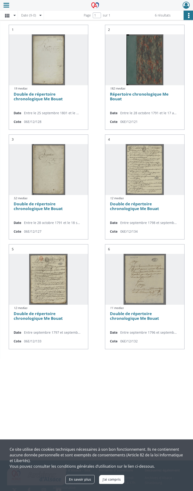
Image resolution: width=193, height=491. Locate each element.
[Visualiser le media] (48, 59)
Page (87, 15)
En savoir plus (80, 479)
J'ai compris (112, 479)
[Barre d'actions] (188, 15)
